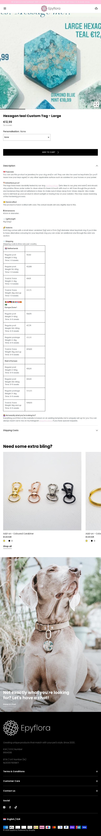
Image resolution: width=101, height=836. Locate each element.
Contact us (9, 790)
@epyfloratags (46, 420)
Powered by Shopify (26, 830)
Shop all (7, 546)
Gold (4, 541)
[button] (4, 8)
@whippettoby (52, 185)
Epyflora (13, 830)
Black (9, 541)
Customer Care (11, 781)
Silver (12, 541)
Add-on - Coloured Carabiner (18, 533)
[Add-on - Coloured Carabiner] (42, 491)
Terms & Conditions (14, 771)
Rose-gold (7, 541)
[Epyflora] (50, 8)
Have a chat (9, 704)
